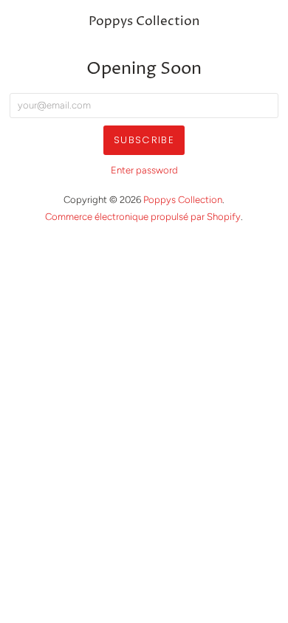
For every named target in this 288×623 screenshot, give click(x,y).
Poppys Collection (144, 21)
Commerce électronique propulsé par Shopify (143, 216)
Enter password (144, 170)
